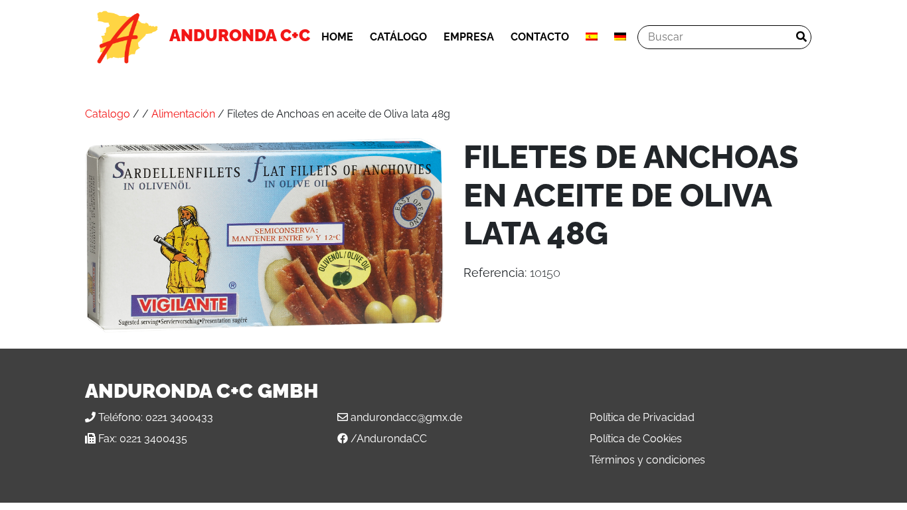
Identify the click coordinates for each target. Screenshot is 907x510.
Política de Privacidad (642, 417)
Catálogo (398, 37)
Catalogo (107, 114)
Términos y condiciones (647, 460)
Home (337, 37)
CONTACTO (540, 37)
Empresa (469, 37)
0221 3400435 (153, 438)
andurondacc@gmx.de (406, 417)
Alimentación (183, 114)
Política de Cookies (636, 438)
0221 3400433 (179, 417)
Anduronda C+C (239, 35)
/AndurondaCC (389, 438)
